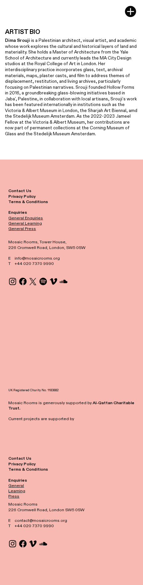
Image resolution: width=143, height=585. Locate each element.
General (16, 485)
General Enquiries (25, 218)
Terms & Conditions (28, 201)
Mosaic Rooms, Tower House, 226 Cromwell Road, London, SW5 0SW (46, 244)
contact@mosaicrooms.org (41, 520)
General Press (22, 228)
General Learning (25, 223)
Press (13, 496)
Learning (16, 491)
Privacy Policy (22, 196)
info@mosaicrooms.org (37, 258)
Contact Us (19, 190)
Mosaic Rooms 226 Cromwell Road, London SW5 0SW (46, 507)
